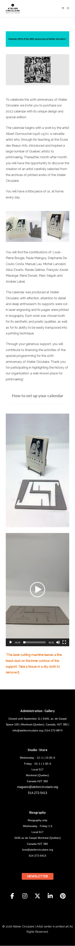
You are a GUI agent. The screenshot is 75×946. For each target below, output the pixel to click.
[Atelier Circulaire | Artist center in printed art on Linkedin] (50, 896)
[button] (37, 589)
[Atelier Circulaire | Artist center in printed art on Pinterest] (63, 896)
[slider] (34, 642)
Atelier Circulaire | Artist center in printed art (41, 926)
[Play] (11, 642)
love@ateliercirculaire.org (37, 849)
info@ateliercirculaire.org (27, 730)
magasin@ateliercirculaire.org (37, 787)
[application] (37, 589)
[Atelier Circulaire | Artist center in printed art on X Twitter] (37, 896)
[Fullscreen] (64, 642)
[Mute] (58, 642)
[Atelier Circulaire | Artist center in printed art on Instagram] (25, 896)
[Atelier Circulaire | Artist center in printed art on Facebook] (12, 896)
